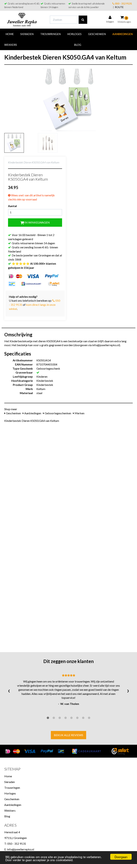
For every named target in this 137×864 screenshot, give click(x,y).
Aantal (12, 206)
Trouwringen (50, 34)
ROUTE (119, 7)
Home (10, 34)
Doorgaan (121, 857)
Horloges (74, 34)
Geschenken (97, 34)
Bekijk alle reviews (68, 735)
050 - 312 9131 (123, 3)
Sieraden (27, 34)
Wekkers (10, 44)
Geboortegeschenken (57, 413)
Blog (77, 44)
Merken (79, 413)
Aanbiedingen (122, 34)
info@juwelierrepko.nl (20, 849)
